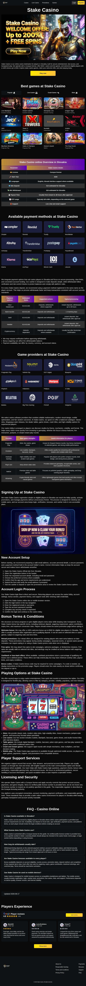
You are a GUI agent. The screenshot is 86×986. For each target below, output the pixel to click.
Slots (73, 92)
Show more (43, 946)
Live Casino (31, 92)
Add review (74, 915)
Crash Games (52, 92)
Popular (10, 92)
